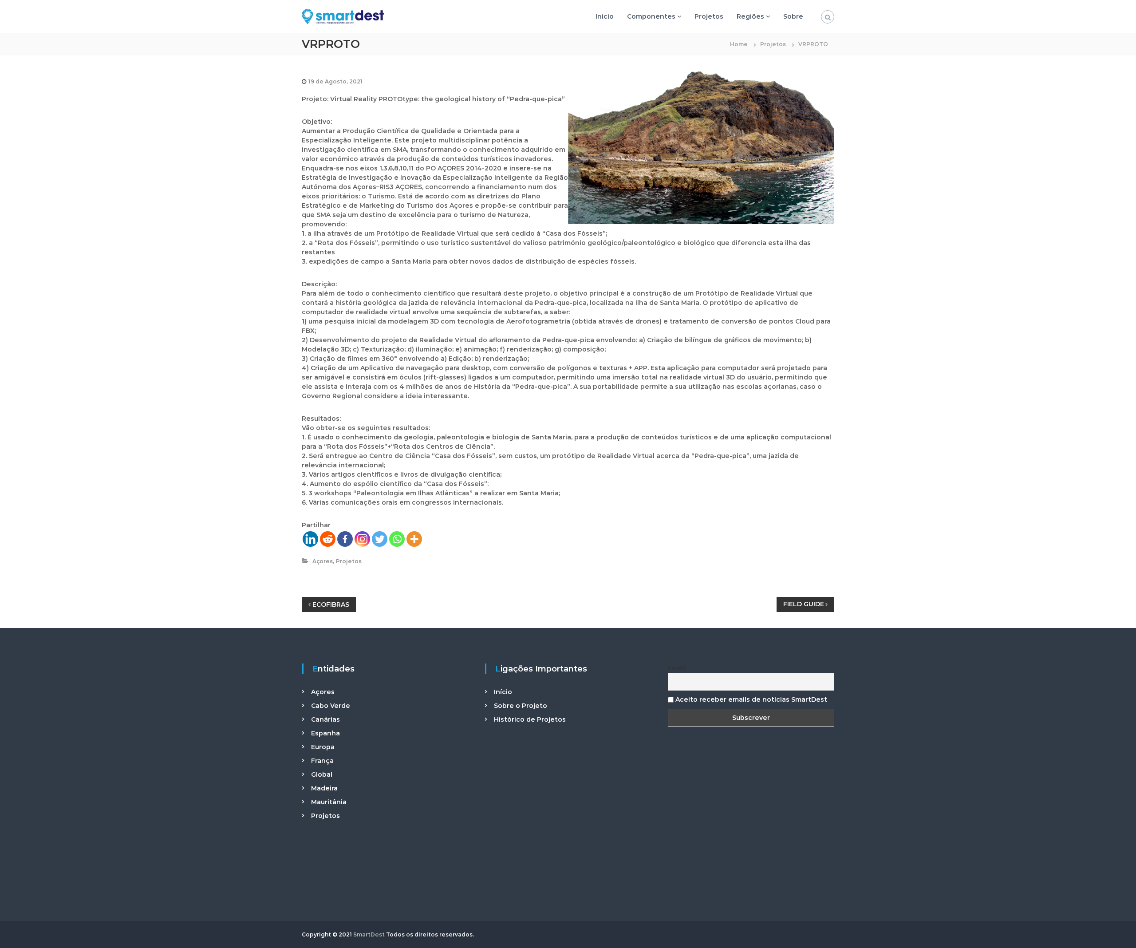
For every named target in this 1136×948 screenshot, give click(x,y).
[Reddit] (327, 539)
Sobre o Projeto (520, 706)
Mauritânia (329, 802)
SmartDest (369, 934)
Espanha (325, 733)
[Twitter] (379, 539)
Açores (322, 561)
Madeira (324, 788)
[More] (414, 539)
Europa (323, 747)
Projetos (708, 16)
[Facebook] (345, 539)
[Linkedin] (310, 539)
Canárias (325, 719)
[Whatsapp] (397, 539)
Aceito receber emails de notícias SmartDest (750, 699)
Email (677, 668)
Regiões (750, 16)
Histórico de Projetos (530, 719)
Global (321, 774)
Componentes (651, 16)
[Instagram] (362, 539)
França (322, 761)
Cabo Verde (330, 706)
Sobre (793, 16)
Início (605, 16)
